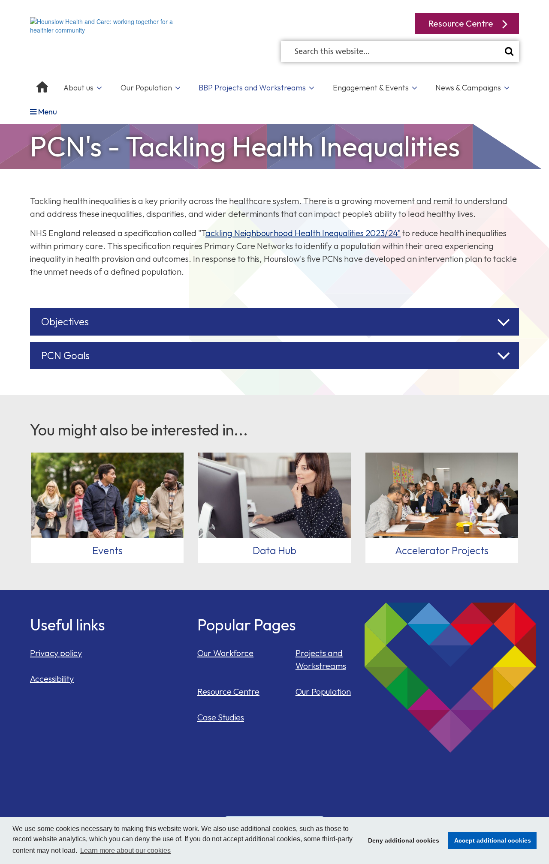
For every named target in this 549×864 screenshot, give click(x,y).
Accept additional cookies (489, 840)
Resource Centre (228, 691)
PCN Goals (65, 355)
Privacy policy (56, 653)
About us (78, 88)
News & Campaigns (468, 88)
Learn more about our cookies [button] (125, 850)
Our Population (146, 88)
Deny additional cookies (401, 840)
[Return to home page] (107, 25)
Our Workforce (225, 653)
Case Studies (220, 717)
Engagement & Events (371, 88)
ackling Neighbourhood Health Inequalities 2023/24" (303, 233)
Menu (46, 112)
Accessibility (52, 678)
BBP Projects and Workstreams (252, 88)
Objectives (65, 321)
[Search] (509, 51)
